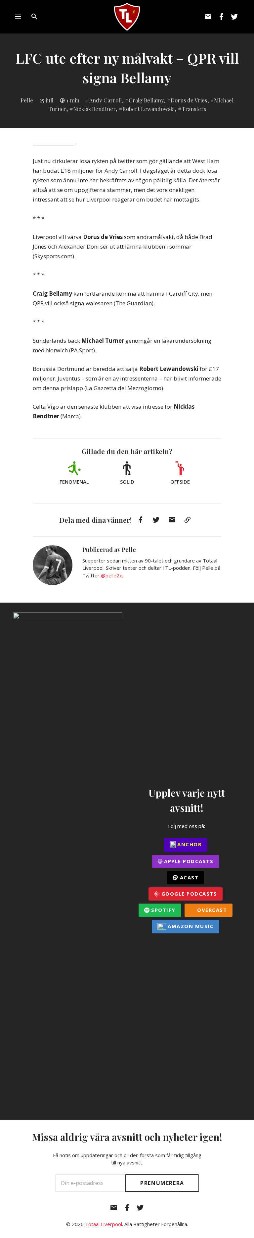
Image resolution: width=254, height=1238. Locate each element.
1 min (72, 100)
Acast (188, 877)
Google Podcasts (188, 893)
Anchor (189, 844)
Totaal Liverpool (103, 1224)
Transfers (194, 108)
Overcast (211, 910)
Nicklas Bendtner (94, 108)
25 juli (46, 100)
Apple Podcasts (188, 861)
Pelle (27, 100)
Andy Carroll (105, 100)
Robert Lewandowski (148, 108)
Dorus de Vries (189, 100)
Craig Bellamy (146, 100)
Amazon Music (190, 926)
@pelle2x (111, 575)
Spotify (162, 910)
